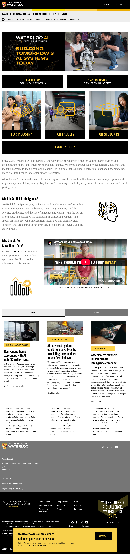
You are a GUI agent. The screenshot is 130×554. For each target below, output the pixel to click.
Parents (9, 429)
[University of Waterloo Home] (13, 4)
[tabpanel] (65, 377)
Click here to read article (14, 386)
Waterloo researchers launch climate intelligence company (104, 359)
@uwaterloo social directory (79, 526)
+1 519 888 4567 (12, 507)
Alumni (28, 426)
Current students (13, 408)
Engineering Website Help (12, 488)
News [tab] (33, 312)
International (31, 431)
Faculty (17, 426)
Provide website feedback (12, 483)
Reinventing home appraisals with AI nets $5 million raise (16, 355)
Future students (20, 417)
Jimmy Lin (20, 251)
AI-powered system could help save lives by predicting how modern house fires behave (61, 351)
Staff (23, 426)
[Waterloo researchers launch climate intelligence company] (108, 332)
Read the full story (54, 393)
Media (8, 434)
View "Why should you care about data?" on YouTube (85, 287)
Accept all (103, 535)
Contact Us (6, 478)
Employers (20, 431)
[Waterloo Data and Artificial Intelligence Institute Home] (3, 19)
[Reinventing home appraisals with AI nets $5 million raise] (21, 331)
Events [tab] (96, 312)
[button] (107, 4)
